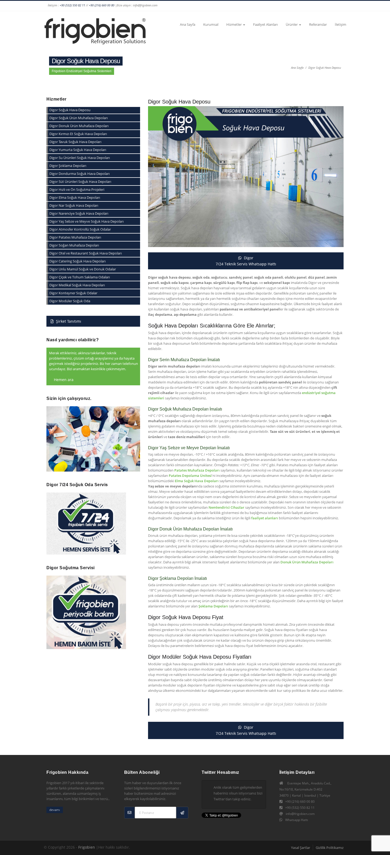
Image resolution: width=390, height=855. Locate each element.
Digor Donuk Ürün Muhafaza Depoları (79, 125)
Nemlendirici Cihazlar (226, 507)
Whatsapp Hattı (296, 820)
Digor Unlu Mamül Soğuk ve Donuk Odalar (82, 269)
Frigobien (86, 847)
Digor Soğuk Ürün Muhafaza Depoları (78, 117)
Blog (331, 6)
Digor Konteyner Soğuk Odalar (73, 293)
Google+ (244, 6)
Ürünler (292, 24)
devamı (54, 810)
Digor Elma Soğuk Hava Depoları (74, 197)
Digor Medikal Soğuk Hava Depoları (77, 285)
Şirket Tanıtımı (68, 321)
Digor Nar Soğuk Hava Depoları (73, 205)
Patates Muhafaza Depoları (197, 470)
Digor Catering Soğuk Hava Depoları (77, 261)
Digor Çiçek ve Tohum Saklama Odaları (79, 277)
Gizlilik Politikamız (330, 847)
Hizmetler (234, 24)
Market (341, 6)
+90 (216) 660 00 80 (101, 5)
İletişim (340, 24)
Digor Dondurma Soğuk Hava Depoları (79, 173)
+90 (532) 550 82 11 (72, 5)
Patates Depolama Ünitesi (190, 475)
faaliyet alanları (264, 518)
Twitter (254, 6)
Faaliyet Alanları (265, 24)
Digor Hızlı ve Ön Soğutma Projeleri (76, 189)
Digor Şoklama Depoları (67, 165)
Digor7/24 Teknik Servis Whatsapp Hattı (246, 260)
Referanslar (318, 24)
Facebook (223, 6)
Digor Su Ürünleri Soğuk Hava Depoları (79, 157)
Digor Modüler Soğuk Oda (69, 301)
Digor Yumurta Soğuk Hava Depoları (77, 149)
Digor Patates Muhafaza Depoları (75, 237)
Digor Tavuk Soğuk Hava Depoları (75, 141)
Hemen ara (63, 379)
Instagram (233, 6)
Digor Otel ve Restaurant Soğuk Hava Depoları (85, 253)
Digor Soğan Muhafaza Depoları (74, 245)
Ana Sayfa (187, 24)
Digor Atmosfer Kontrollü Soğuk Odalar (80, 229)
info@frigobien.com (300, 813)
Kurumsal (210, 24)
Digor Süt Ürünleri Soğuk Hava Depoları (80, 181)
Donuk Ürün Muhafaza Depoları (306, 562)
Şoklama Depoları (213, 606)
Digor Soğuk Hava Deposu (324, 68)
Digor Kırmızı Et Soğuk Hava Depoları (78, 133)
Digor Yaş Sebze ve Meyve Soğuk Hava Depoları (86, 221)
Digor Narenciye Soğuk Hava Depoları (78, 213)
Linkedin (264, 6)
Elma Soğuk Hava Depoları (197, 480)
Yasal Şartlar (300, 847)
